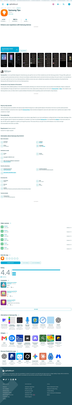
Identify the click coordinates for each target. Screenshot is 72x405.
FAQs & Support (28, 396)
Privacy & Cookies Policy (52, 388)
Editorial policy (6, 390)
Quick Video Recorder (12, 343)
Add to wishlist (26, 262)
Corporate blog (6, 396)
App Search (43, 343)
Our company (6, 388)
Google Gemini (35, 361)
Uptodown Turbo (30, 394)
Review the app (10, 262)
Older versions (23, 50)
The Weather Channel (19, 343)
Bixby (61, 88)
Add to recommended (36, 262)
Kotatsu (50, 361)
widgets (57, 119)
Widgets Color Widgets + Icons (20, 325)
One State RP (6, 0)
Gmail (4, 343)
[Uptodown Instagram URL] (11, 380)
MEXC (58, 361)
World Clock (43, 324)
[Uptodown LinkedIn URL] (13, 380)
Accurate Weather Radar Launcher (50, 343)
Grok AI (27, 361)
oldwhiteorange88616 (11, 300)
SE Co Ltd (10, 14)
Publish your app (28, 388)
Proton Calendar (4, 324)
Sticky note (50, 324)
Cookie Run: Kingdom (61, 0)
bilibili (20, 361)
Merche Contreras (7, 71)
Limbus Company (13, 0)
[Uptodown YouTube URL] (3, 380)
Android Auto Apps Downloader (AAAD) (27, 344)
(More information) (7, 161)
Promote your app (29, 390)
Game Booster (35, 324)
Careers (4, 398)
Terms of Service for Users (52, 386)
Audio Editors (53, 0)
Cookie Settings (50, 390)
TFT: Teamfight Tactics (45, 0)
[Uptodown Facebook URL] (15, 380)
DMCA (48, 395)
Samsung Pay (44, 119)
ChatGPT (58, 324)
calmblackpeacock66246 (11, 282)
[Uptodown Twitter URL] (8, 380)
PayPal (12, 361)
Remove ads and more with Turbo (35, 45)
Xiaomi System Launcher (35, 343)
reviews (3, 21)
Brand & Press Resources (8, 394)
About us (5, 386)
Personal (40, 142)
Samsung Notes (26, 109)
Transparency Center (7, 392)
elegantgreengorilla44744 (12, 291)
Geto (68, 0)
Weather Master (58, 343)
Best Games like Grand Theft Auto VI (23, 0)
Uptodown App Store (29, 386)
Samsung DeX (55, 88)
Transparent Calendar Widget (12, 325)
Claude (43, 361)
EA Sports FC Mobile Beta (36, 0)
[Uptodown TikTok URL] (6, 380)
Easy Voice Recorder (27, 325)
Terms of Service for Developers (54, 393)
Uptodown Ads (28, 392)
